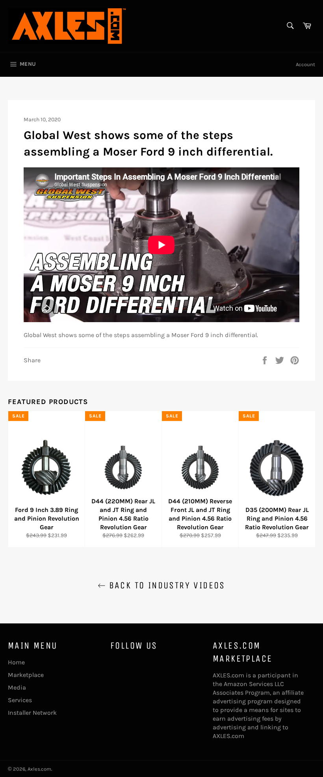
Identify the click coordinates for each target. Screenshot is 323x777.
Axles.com (39, 769)
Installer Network (32, 712)
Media (17, 687)
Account (305, 64)
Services (20, 700)
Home (16, 662)
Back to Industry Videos (165, 585)
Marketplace (26, 675)
